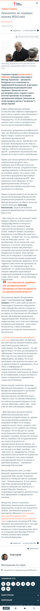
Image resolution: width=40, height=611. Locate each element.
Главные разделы (9, 9)
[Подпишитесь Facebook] (8, 584)
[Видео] (25, 608)
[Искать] (34, 608)
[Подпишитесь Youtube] (18, 584)
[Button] (15, 30)
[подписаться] (8, 589)
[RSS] (33, 584)
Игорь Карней (6, 22)
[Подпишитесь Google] (3, 584)
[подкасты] (15, 608)
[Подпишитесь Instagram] (28, 584)
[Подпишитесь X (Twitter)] (13, 584)
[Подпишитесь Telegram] (23, 584)
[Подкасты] (3, 589)
